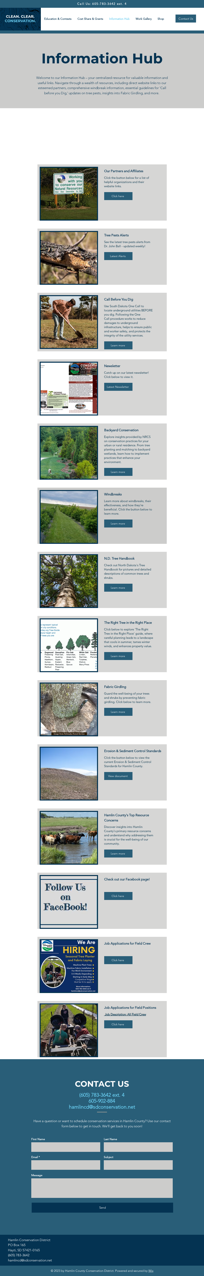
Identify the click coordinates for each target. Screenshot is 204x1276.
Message (36, 1175)
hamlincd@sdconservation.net (102, 1107)
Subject (108, 1157)
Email (34, 1157)
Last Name (110, 1139)
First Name (38, 1139)
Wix (150, 1271)
